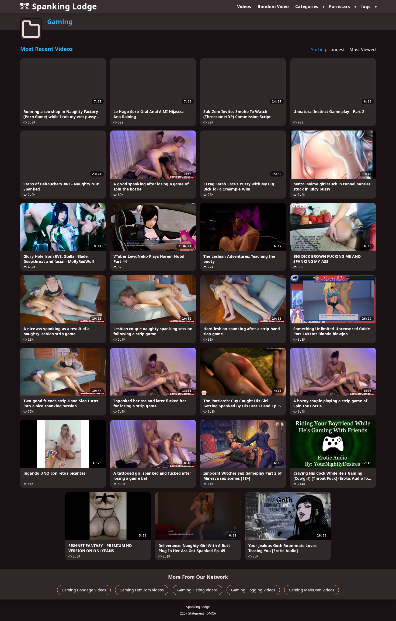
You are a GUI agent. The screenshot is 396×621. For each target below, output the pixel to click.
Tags (365, 6)
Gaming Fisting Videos (197, 589)
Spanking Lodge (64, 6)
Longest (336, 49)
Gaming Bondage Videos (84, 589)
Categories (306, 6)
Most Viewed (362, 49)
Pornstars (339, 6)
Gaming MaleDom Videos (311, 589)
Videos (244, 6)
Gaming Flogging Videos (253, 589)
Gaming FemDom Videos (142, 589)
